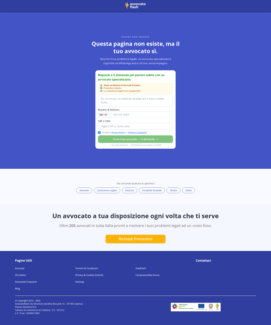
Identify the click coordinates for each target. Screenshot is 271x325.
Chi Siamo (20, 275)
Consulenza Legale (107, 190)
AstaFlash (141, 268)
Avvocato (84, 190)
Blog (17, 288)
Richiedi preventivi (135, 238)
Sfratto (173, 190)
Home (189, 190)
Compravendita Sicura (147, 275)
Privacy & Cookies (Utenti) (89, 275)
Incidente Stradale (152, 190)
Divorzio (129, 190)
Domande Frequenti (26, 281)
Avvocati (19, 268)
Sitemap (79, 281)
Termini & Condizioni (86, 268)
